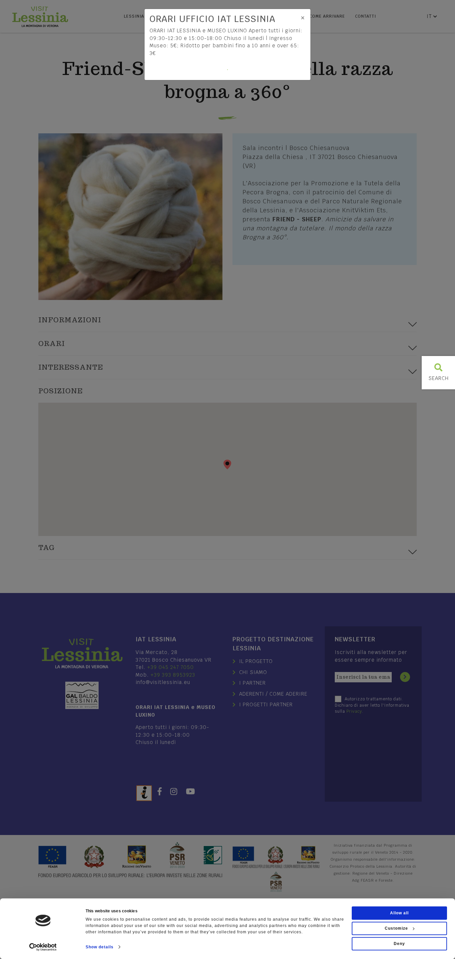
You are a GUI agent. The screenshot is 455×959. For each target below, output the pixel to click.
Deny (399, 943)
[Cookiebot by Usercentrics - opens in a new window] (43, 947)
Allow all (399, 913)
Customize (396, 928)
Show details (100, 947)
